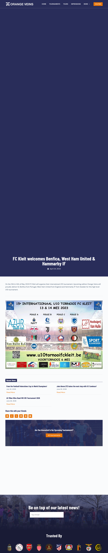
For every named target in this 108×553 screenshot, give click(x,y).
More (86, 4)
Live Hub (98, 4)
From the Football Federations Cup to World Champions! (26, 386)
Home (44, 4)
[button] (7, 416)
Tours (65, 4)
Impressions (76, 4)
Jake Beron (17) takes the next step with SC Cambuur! (77, 386)
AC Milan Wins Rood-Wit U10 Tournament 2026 (23, 398)
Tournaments (54, 4)
